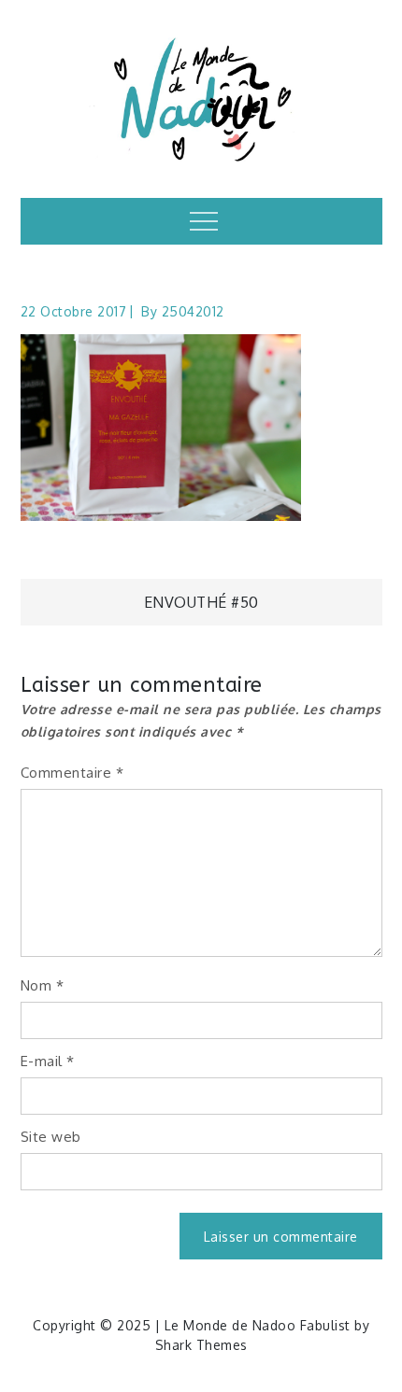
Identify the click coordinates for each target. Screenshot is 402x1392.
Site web (51, 1137)
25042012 (193, 311)
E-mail (48, 1061)
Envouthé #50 (201, 602)
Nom (43, 985)
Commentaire (72, 772)
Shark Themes (201, 1345)
